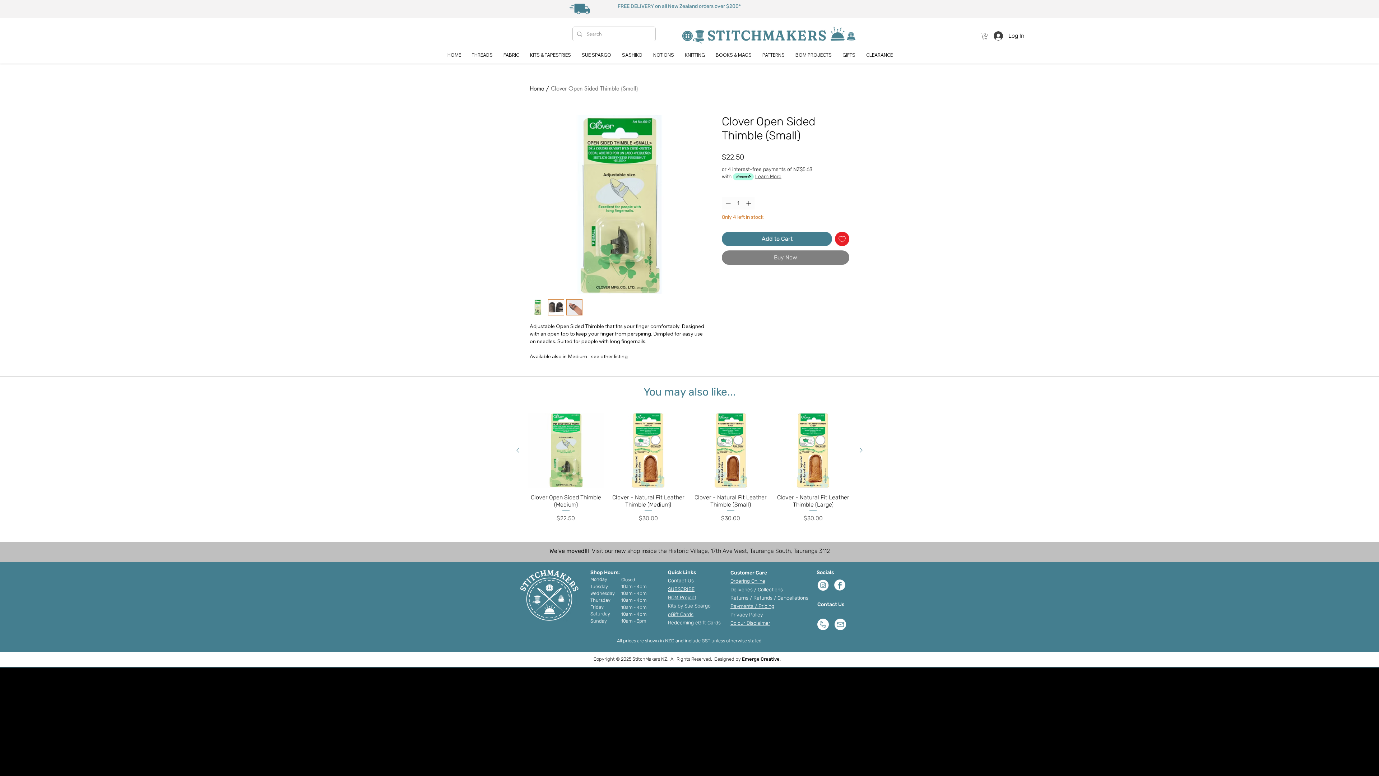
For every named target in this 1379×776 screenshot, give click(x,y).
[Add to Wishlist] (842, 239)
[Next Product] (861, 450)
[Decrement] (727, 203)
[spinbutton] (738, 203)
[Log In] (996, 36)
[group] (689, 467)
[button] (985, 36)
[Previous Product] (518, 450)
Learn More (768, 177)
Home (537, 88)
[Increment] (749, 203)
